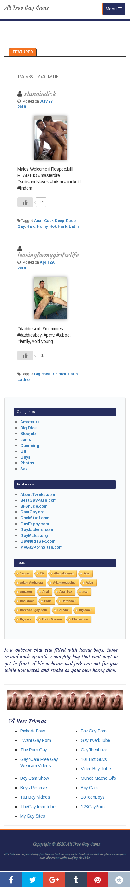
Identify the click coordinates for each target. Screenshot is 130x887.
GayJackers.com (36, 529)
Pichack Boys (32, 730)
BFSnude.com (33, 506)
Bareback (69, 600)
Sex (23, 469)
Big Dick (28, 428)
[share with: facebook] (11, 879)
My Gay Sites (32, 816)
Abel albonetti (63, 573)
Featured (23, 52)
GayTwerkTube (95, 740)
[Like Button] (25, 202)
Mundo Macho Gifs (98, 778)
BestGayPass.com (38, 500)
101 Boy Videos (35, 797)
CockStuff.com (35, 517)
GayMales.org (34, 535)
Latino (23, 380)
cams (25, 439)
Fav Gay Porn (94, 730)
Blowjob (27, 433)
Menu (115, 8)
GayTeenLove (94, 749)
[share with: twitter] (33, 879)
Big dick (58, 374)
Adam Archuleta (31, 582)
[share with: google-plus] (54, 879)
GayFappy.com (34, 523)
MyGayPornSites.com (41, 547)
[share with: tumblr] (76, 879)
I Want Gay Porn (35, 740)
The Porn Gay (33, 749)
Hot (53, 226)
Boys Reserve (33, 787)
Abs (86, 573)
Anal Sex (65, 591)
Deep (59, 221)
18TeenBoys (93, 797)
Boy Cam (89, 787)
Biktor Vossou (52, 619)
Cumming (29, 445)
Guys (25, 457)
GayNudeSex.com (37, 541)
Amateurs (30, 422)
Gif (23, 451)
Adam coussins (64, 582)
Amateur (26, 591)
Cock (48, 221)
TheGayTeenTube (37, 806)
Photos (27, 463)
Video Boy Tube (96, 768)
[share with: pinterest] (98, 879)
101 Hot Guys (94, 759)
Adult (89, 582)
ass (85, 591)
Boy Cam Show (34, 778)
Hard (31, 226)
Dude (70, 221)
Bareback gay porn (33, 610)
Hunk (62, 226)
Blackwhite (80, 619)
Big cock (42, 374)
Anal (38, 221)
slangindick (40, 93)
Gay (21, 226)
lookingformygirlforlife (48, 255)
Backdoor (27, 600)
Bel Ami (62, 610)
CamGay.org (32, 511)
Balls (47, 600)
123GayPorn (93, 806)
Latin (74, 226)
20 (42, 573)
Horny (42, 226)
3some (25, 573)
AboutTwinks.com (37, 494)
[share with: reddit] (119, 879)
